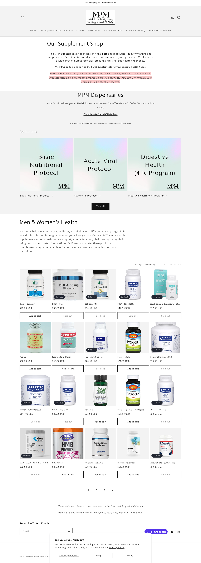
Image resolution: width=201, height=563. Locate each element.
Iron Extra (89, 410)
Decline (129, 555)
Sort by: (138, 264)
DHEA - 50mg (58, 304)
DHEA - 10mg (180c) (60, 410)
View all (100, 206)
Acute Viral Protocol (86, 195)
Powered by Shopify (50, 556)
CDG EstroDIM (91, 304)
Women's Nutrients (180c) (161, 357)
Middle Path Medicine (34, 556)
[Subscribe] (69, 531)
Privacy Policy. (116, 547)
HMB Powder (57, 463)
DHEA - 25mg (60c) (158, 410)
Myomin (23, 357)
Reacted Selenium (27, 304)
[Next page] (112, 490)
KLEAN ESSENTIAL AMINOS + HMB (34, 463)
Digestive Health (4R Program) (146, 195)
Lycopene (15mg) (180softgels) (130, 410)
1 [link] (88, 489)
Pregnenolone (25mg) (94, 463)
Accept (99, 555)
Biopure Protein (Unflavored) (162, 463)
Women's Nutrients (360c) (30, 410)
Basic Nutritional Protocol (35, 195)
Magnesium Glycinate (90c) (96, 357)
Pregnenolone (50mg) (61, 357)
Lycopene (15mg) (124, 357)
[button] (23, 17)
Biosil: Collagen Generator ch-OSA (165, 304)
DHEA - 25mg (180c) (125, 304)
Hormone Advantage (126, 463)
